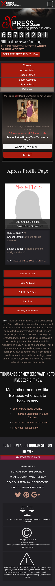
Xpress (27, 65)
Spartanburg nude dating (26, 408)
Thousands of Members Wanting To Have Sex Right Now (27, 377)
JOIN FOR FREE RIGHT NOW (20, 54)
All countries (27, 70)
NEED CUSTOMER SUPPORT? (27, 487)
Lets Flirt (27, 301)
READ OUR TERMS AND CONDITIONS (27, 482)
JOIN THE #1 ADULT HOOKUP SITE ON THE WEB (27, 448)
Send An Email (27, 283)
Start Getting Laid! (27, 457)
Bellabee (27, 89)
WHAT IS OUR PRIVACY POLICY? (28, 477)
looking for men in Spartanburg (30, 422)
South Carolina (27, 79)
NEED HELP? (27, 466)
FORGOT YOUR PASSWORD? (27, 471)
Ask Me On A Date (27, 292)
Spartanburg (27, 84)
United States (27, 75)
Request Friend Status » (27, 226)
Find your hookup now (25, 427)
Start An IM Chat (27, 273)
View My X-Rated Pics (27, 310)
